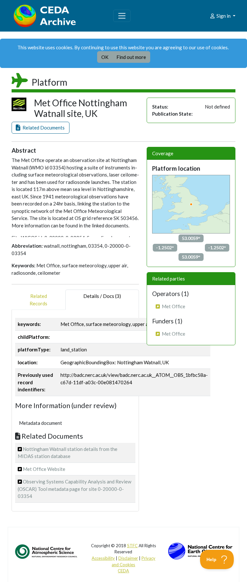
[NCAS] (46, 551)
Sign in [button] (223, 16)
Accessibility (103, 558)
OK (104, 57)
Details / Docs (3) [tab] (102, 296)
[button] (40, 128)
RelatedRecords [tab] (38, 299)
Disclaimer (128, 558)
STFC (132, 545)
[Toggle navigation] (122, 16)
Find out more (131, 57)
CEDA (123, 570)
